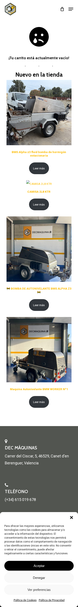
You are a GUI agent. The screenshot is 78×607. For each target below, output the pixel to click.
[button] (71, 517)
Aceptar (39, 566)
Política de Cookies (25, 600)
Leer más (39, 168)
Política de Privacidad (52, 600)
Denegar (39, 578)
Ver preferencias (39, 590)
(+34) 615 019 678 (20, 499)
